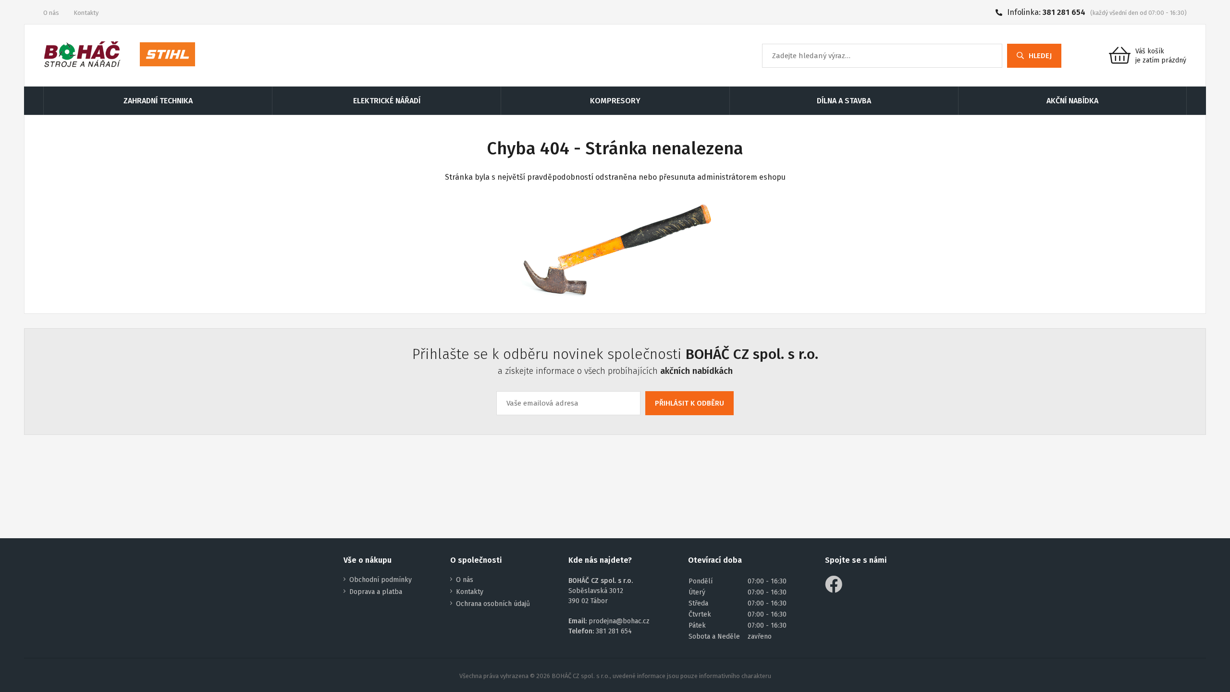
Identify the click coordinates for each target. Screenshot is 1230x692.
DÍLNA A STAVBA (844, 100)
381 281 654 (1064, 12)
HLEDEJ (1040, 55)
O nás (51, 12)
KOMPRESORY (615, 100)
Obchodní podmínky (380, 580)
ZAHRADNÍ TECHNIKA (158, 100)
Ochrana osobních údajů (493, 604)
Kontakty (86, 12)
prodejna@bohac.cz (619, 621)
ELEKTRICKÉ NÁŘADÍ (386, 100)
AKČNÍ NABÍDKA (1072, 100)
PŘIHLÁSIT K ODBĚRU (689, 403)
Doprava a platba (375, 592)
